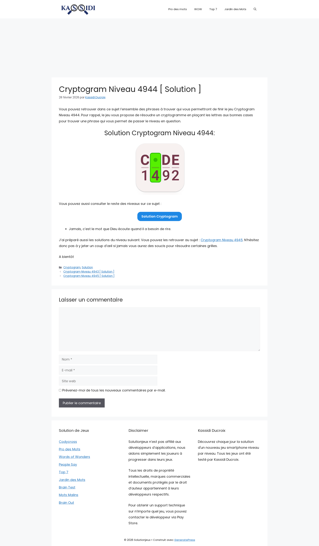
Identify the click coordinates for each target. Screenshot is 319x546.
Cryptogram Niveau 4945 (222, 240)
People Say (68, 464)
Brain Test (67, 487)
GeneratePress (184, 540)
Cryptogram (71, 267)
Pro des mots (177, 9)
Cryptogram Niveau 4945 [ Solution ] (88, 276)
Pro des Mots (69, 449)
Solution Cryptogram (159, 216)
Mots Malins (68, 495)
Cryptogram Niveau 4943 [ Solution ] (88, 272)
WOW (198, 9)
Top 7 (213, 9)
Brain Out (66, 502)
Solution (87, 267)
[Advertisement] (159, 46)
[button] (255, 9)
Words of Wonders (74, 456)
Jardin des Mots (235, 9)
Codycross (68, 441)
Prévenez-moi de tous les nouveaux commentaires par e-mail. (113, 390)
